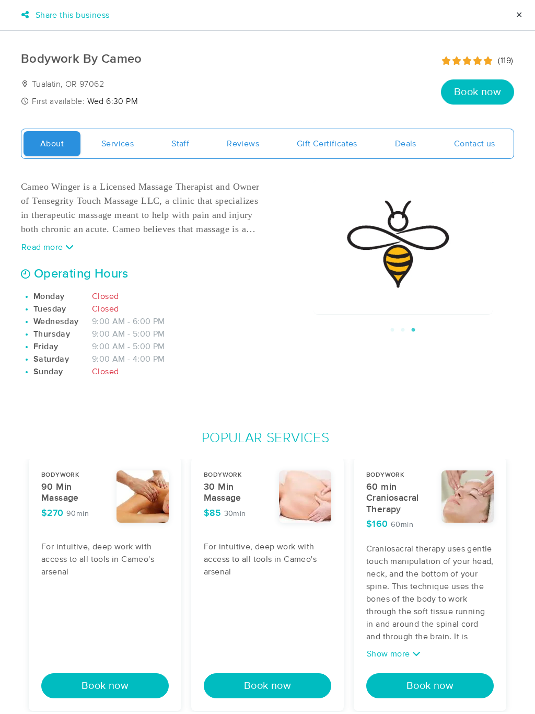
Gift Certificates (327, 144)
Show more (389, 654)
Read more (43, 247)
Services (117, 144)
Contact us (474, 144)
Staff (180, 144)
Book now (477, 92)
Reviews (243, 144)
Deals (405, 144)
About (52, 144)
